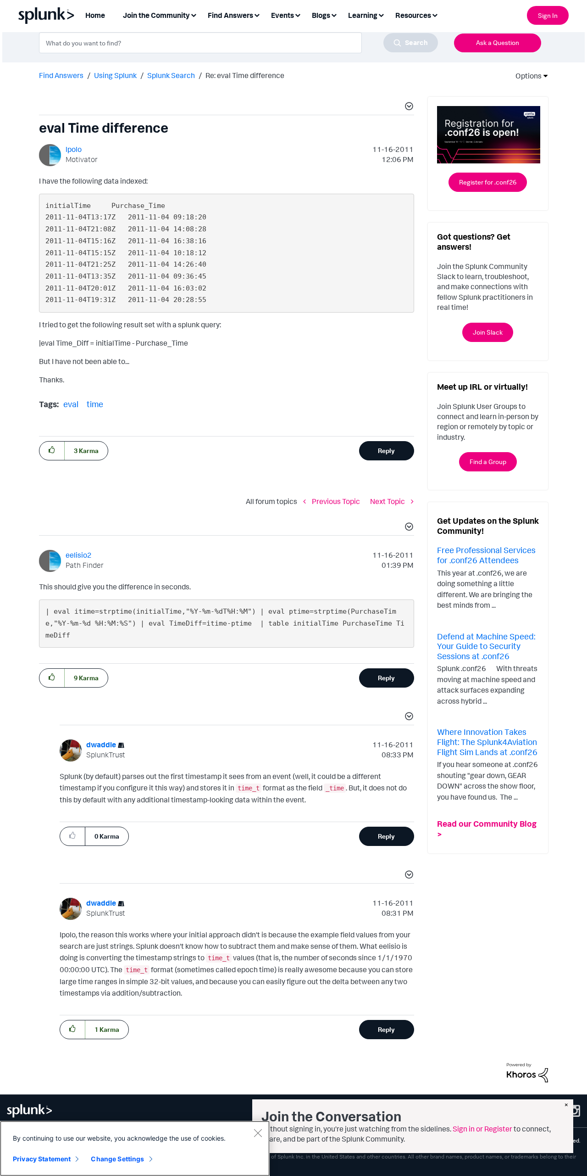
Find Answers (61, 75)
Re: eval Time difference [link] (244, 75)
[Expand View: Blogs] (333, 14)
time (95, 404)
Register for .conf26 (487, 182)
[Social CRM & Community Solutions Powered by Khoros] (527, 1071)
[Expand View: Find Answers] (256, 14)
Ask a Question (497, 42)
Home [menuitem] (95, 15)
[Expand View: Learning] (381, 14)
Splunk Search (171, 75)
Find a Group (488, 461)
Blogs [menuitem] (321, 15)
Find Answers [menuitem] (230, 15)
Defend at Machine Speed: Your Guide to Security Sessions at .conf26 (486, 646)
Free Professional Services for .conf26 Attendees (486, 555)
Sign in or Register (482, 1128)
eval (70, 404)
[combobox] (238, 42)
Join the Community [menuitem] (156, 15)
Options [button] (525, 75)
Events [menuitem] (282, 15)
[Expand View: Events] (297, 14)
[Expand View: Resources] (434, 14)
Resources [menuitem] (413, 15)
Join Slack (488, 332)
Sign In (548, 15)
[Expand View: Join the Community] (193, 14)
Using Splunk (115, 75)
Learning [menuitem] (362, 15)
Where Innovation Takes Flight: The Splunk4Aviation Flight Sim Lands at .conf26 (487, 741)
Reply (386, 450)
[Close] (257, 1132)
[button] (408, 107)
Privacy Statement (42, 1159)
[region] (135, 1148)
